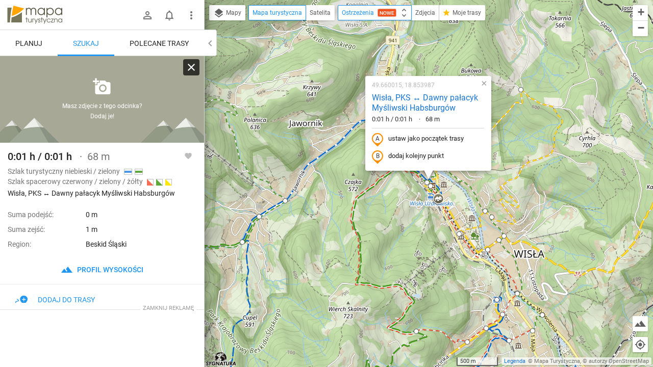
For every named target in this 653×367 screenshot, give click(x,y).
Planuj (28, 43)
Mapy (232, 12)
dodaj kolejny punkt (416, 156)
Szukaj (86, 43)
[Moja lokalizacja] (640, 344)
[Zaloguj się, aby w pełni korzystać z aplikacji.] (188, 155)
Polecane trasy (159, 43)
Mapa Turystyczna (557, 361)
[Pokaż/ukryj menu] (191, 15)
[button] (259, 216)
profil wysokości (109, 270)
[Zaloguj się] (147, 15)
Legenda (514, 361)
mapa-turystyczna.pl (34, 15)
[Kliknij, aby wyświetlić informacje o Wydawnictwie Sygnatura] (221, 359)
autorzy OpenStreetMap (619, 361)
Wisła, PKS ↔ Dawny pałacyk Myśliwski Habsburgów (425, 103)
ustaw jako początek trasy (426, 138)
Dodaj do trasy (66, 300)
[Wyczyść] (191, 67)
